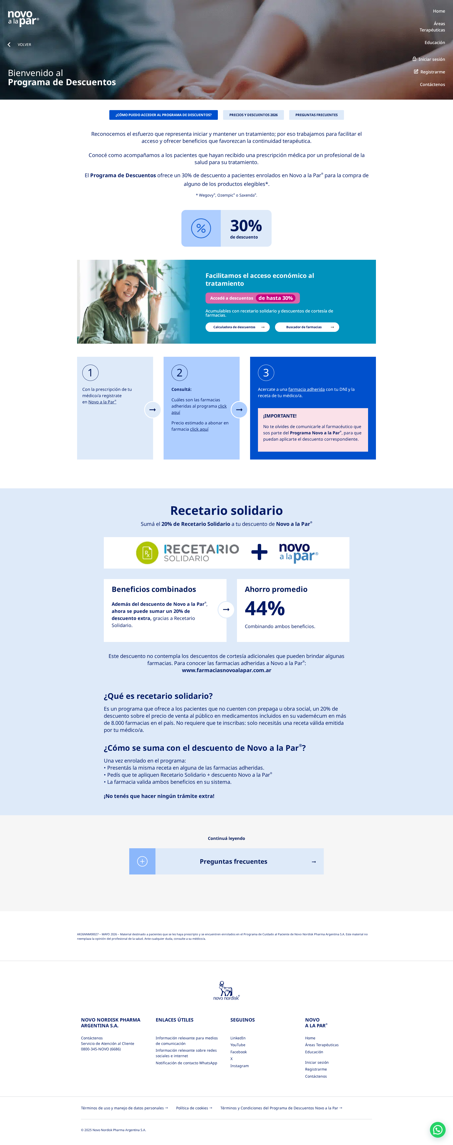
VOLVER (24, 44)
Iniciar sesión (432, 59)
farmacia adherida (306, 389)
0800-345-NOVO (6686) (101, 1048)
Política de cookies (192, 1107)
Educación (435, 42)
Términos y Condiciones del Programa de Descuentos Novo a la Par (279, 1107)
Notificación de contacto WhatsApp (186, 1062)
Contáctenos (432, 84)
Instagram (239, 1065)
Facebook (238, 1051)
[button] (438, 1130)
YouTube (237, 1044)
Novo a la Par (102, 402)
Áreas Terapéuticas (322, 1044)
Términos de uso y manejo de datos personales (122, 1107)
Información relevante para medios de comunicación (187, 1040)
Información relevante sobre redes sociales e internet (186, 1053)
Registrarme (432, 72)
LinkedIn (238, 1037)
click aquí (199, 429)
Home (439, 11)
